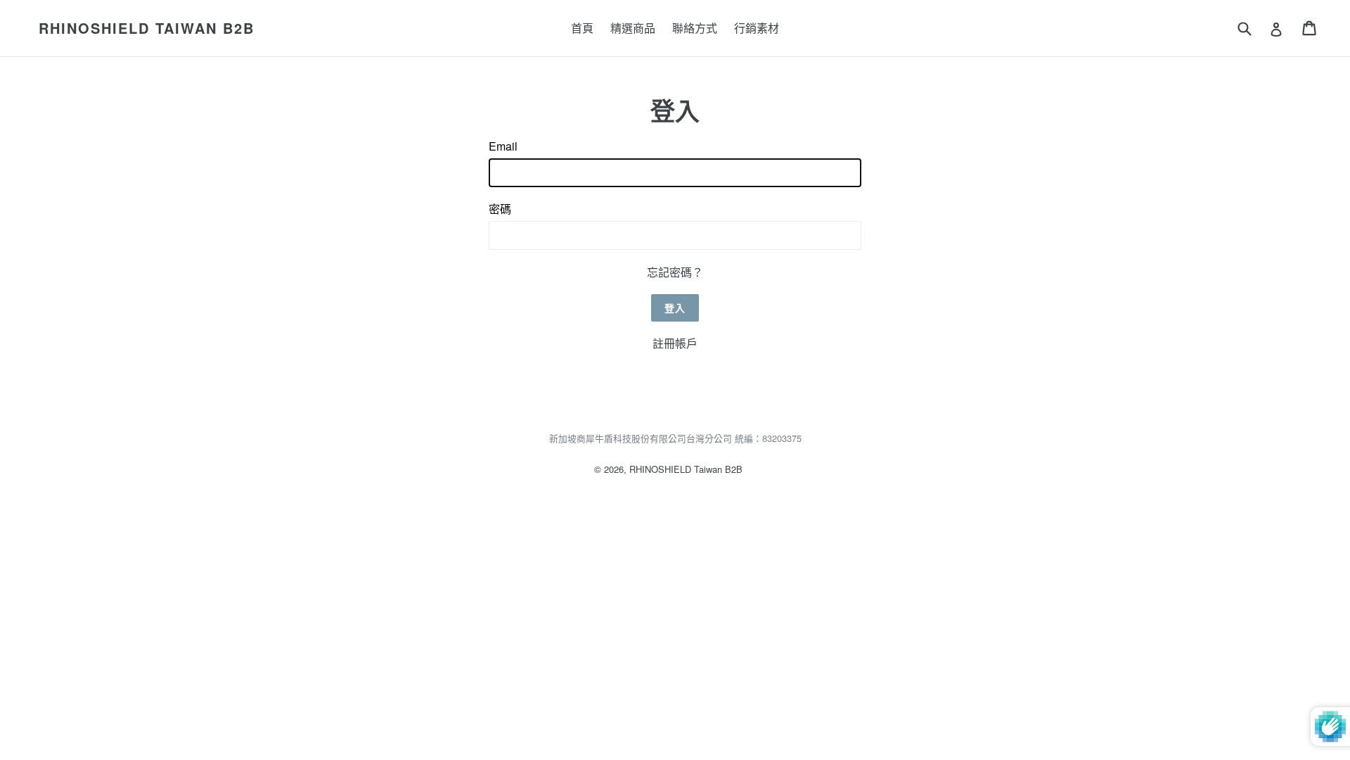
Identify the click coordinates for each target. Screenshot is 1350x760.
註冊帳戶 (675, 343)
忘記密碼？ (675, 272)
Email (503, 146)
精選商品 (632, 28)
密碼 (500, 209)
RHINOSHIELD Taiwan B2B (147, 28)
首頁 (582, 28)
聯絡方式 (694, 28)
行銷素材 (756, 28)
